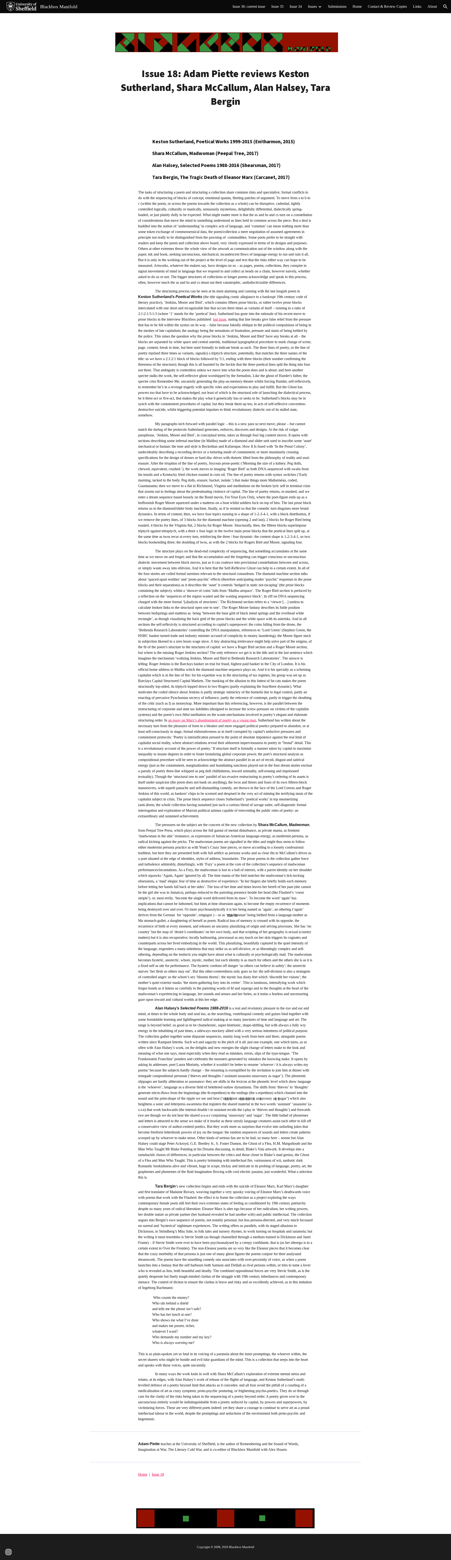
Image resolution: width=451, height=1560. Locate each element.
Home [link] (357, 6)
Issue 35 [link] (277, 6)
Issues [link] (312, 6)
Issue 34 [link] (296, 6)
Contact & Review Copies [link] (387, 6)
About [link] (432, 6)
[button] (445, 6)
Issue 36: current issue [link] (249, 6)
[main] (225, 87)
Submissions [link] (337, 6)
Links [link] (417, 6)
